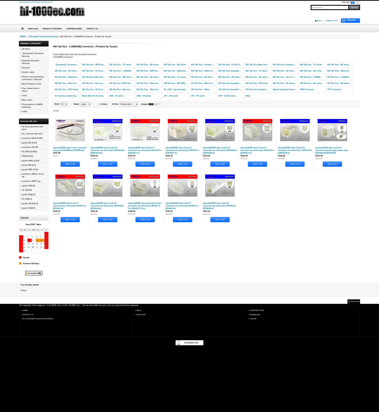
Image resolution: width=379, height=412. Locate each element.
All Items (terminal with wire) (32, 127)
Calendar (253, 319)
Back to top (355, 301)
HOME (25, 310)
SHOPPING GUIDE (257, 310)
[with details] (158, 104)
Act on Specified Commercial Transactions (38, 319)
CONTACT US (28, 314)
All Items (26, 49)
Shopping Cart (255, 314)
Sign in (319, 20)
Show (57, 104)
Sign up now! (332, 20)
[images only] (152, 104)
